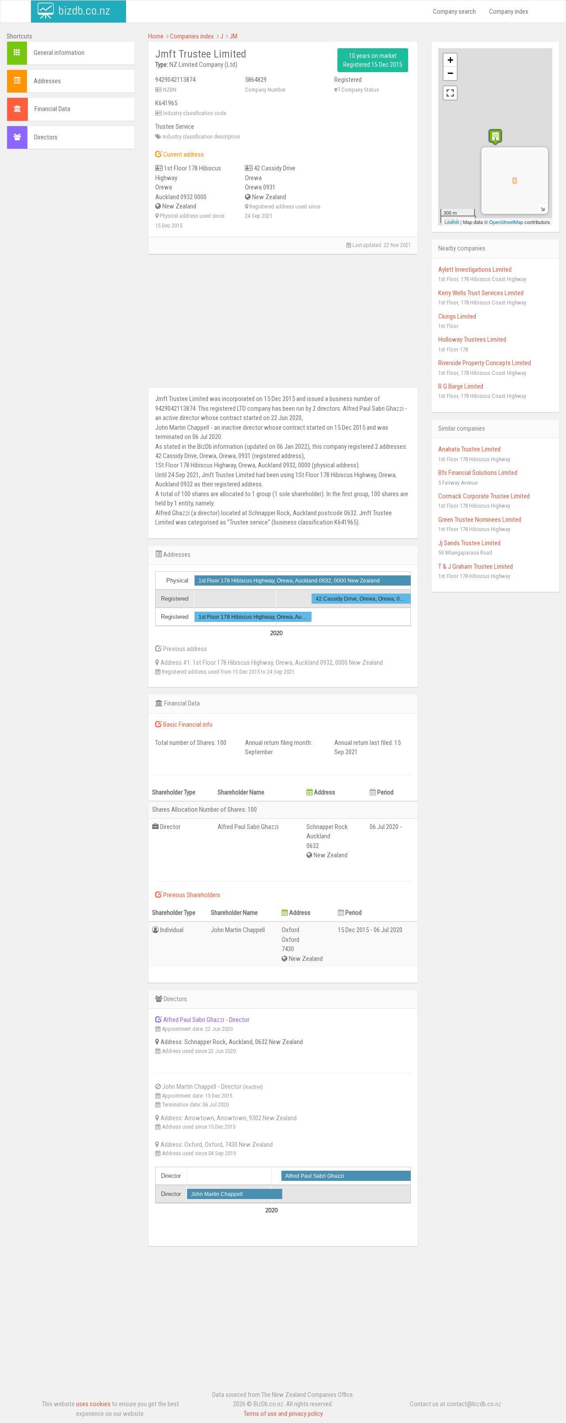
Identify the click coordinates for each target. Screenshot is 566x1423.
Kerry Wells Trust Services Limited (481, 293)
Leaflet (451, 221)
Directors (45, 137)
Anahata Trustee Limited (469, 449)
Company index (508, 11)
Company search (454, 11)
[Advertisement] (71, 291)
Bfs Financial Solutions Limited (477, 473)
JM (233, 36)
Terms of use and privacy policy (283, 1414)
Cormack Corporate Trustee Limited (484, 496)
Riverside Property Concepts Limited (484, 363)
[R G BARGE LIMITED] (495, 137)
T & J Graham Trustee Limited (475, 567)
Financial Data (52, 109)
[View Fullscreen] (450, 93)
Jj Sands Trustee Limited (469, 543)
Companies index (192, 36)
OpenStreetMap (506, 221)
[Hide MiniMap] (542, 208)
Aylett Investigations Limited (475, 270)
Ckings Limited (457, 316)
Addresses (47, 81)
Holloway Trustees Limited (472, 339)
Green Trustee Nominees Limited (479, 520)
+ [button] (450, 60)
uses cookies (93, 1404)
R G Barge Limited (460, 386)
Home (156, 36)
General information (59, 53)
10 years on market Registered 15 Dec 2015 (372, 60)
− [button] (450, 73)
